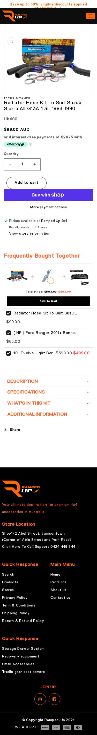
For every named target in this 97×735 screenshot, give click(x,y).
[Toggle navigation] (90, 16)
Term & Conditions (18, 605)
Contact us (60, 598)
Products (10, 582)
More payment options (48, 207)
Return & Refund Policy (23, 621)
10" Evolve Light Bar (33, 353)
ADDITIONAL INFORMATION (37, 414)
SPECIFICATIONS (26, 392)
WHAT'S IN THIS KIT (28, 403)
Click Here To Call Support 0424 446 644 (38, 547)
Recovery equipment (20, 656)
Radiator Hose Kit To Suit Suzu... (45, 313)
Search (8, 574)
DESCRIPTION (22, 381)
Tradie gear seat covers (23, 672)
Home (55, 574)
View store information (29, 233)
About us (58, 590)
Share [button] (15, 430)
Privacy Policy (15, 598)
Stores (8, 590)
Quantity (11, 154)
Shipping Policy (16, 613)
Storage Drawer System (23, 649)
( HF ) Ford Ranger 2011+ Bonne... (46, 333)
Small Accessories (18, 664)
